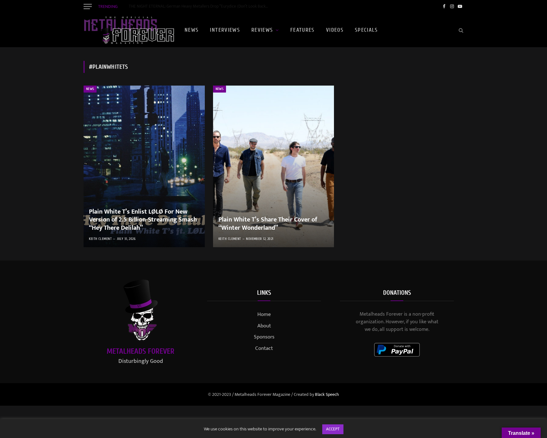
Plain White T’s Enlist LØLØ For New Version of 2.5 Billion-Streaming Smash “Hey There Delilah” (143, 220)
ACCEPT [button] (333, 429)
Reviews (262, 30)
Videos (334, 30)
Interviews (225, 30)
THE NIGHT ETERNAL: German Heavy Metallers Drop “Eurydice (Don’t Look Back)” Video (200, 6)
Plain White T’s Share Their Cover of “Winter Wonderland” (267, 224)
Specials (366, 30)
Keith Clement (100, 239)
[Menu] (88, 6)
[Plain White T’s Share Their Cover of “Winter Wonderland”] (273, 166)
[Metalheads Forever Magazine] (129, 30)
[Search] (460, 30)
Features (302, 30)
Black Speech (327, 394)
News (191, 30)
